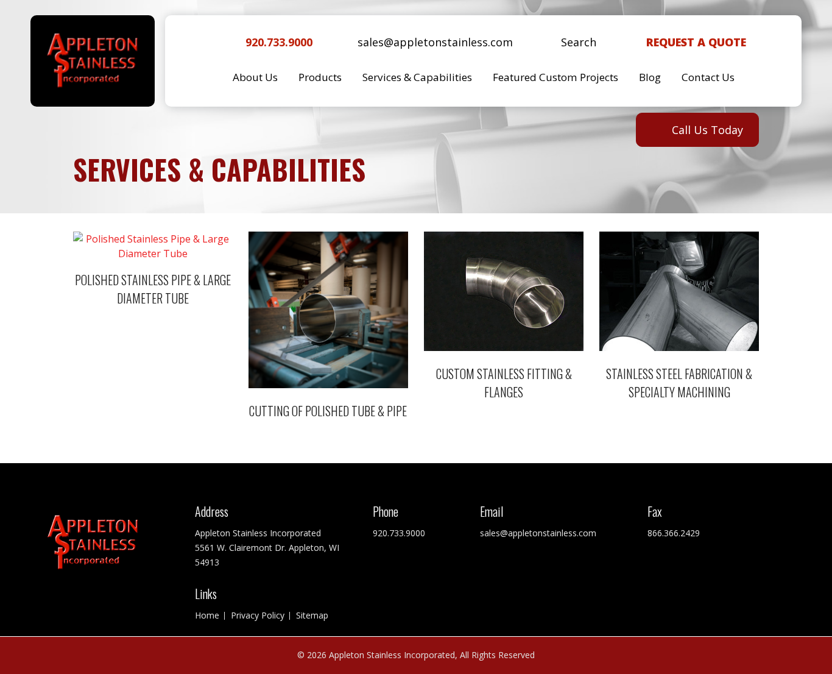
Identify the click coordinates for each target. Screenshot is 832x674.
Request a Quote (696, 42)
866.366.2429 (673, 533)
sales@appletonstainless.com (435, 42)
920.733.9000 (278, 42)
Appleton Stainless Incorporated (392, 655)
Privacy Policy (257, 615)
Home (207, 615)
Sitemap (312, 615)
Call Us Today (707, 129)
